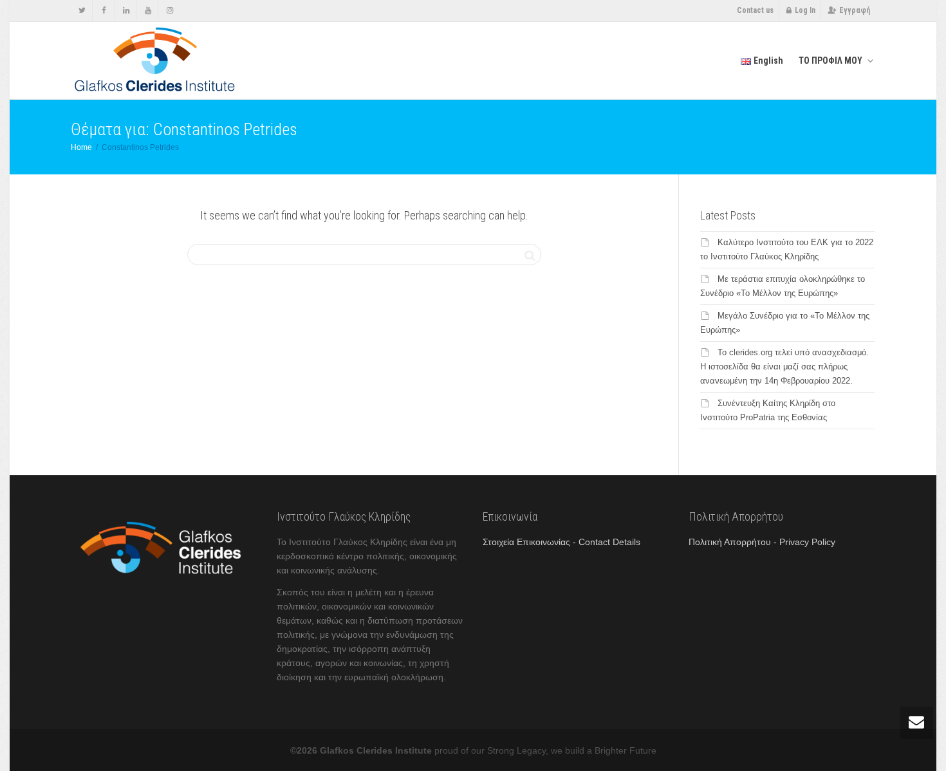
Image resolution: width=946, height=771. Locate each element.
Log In (805, 10)
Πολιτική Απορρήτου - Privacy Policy (762, 542)
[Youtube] (147, 10)
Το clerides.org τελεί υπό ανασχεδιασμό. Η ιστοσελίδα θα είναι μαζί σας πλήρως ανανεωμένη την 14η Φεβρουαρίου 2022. (784, 367)
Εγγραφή (854, 10)
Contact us (755, 10)
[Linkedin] (125, 10)
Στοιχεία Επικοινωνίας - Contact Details (561, 542)
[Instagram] (169, 10)
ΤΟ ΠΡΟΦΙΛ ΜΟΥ (831, 60)
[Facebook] (104, 10)
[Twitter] (82, 10)
